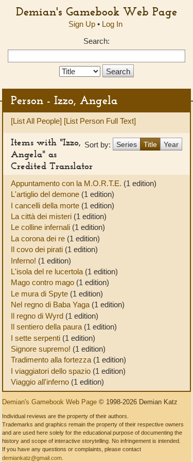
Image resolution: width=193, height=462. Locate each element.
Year (171, 144)
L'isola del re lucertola (48, 271)
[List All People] (36, 121)
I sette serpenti (36, 338)
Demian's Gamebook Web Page (96, 11)
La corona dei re (39, 238)
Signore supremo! (42, 348)
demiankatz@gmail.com (32, 458)
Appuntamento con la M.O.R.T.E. (67, 183)
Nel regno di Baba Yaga (51, 304)
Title (150, 144)
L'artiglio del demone (46, 194)
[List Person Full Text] (100, 121)
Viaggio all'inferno (41, 381)
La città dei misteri (42, 216)
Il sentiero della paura (47, 326)
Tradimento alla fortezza (52, 359)
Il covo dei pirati (38, 249)
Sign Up (81, 24)
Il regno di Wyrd (38, 315)
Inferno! (24, 260)
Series (126, 144)
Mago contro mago (43, 282)
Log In (112, 24)
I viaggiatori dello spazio (52, 371)
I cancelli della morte (46, 205)
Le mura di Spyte (40, 293)
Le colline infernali (41, 227)
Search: (96, 41)
